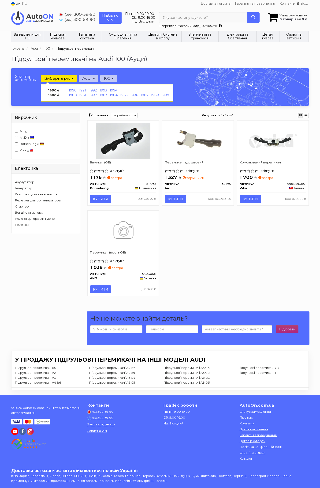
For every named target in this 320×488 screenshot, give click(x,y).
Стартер (22, 206)
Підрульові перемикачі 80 (35, 368)
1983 (103, 95)
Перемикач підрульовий (184, 162)
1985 (123, 95)
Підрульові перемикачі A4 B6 (38, 382)
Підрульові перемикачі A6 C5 (112, 382)
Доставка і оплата (216, 3)
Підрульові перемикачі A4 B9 (112, 373)
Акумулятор (24, 182)
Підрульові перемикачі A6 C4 (112, 377)
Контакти (287, 3)
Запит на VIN (97, 431)
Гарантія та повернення (255, 3)
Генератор (23, 188)
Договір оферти (252, 441)
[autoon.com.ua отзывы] (29, 444)
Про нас (246, 417)
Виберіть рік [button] (57, 78)
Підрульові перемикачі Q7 (258, 368)
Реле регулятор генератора (38, 200)
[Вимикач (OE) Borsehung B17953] (123, 141)
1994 (113, 90)
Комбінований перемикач (260, 162)
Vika (24, 150)
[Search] (253, 17)
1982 (93, 95)
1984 (114, 95)
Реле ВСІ (22, 225)
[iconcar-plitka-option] (300, 115)
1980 (73, 95)
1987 (145, 95)
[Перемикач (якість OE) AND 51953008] (123, 231)
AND (25, 137)
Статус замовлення (255, 411)
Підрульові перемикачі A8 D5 (187, 382)
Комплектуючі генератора (36, 194)
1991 (82, 90)
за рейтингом (123, 115)
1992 (93, 90)
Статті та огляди (252, 452)
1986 (134, 95)
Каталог (246, 458)
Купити (100, 199)
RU (24, 3)
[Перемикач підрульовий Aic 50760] (198, 141)
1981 (82, 95)
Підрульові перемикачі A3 (35, 377)
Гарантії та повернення (258, 435)
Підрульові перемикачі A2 (35, 373)
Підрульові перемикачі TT (258, 373)
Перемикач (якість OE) (108, 252)
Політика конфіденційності (261, 447)
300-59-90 (80, 14)
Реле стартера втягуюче (35, 218)
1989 (165, 95)
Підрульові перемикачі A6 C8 (187, 373)
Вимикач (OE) (100, 162)
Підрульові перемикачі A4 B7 (112, 368)
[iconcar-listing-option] (306, 115)
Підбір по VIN (110, 17)
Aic (23, 131)
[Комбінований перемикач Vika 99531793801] (273, 141)
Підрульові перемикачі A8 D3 (187, 377)
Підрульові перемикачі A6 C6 (186, 368)
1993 (103, 90)
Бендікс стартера (29, 212)
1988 (155, 95)
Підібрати (287, 329)
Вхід (303, 3)
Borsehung (29, 144)
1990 (73, 90)
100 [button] (107, 78)
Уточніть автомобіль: (25, 78)
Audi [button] (87, 78)
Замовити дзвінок (101, 424)
